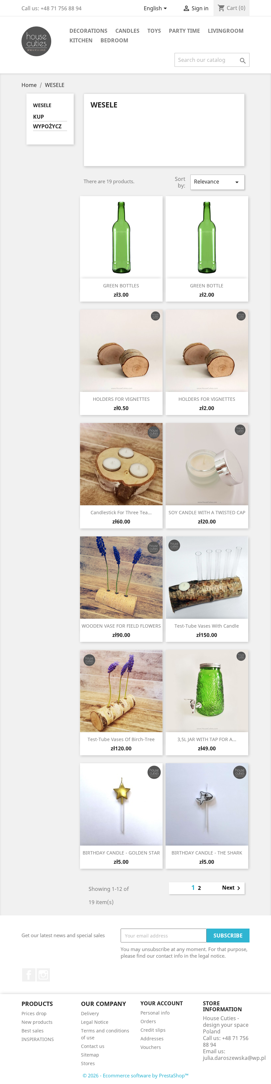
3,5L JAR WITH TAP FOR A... (206, 739)
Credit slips (153, 1030)
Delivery (90, 1013)
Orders (148, 1021)
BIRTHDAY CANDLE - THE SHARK (207, 853)
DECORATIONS (88, 30)
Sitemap (90, 1055)
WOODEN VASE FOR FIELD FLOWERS (121, 626)
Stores (88, 1063)
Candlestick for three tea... (121, 512)
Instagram (43, 974)
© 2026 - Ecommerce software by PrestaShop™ (136, 1075)
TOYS (154, 30)
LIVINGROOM (226, 30)
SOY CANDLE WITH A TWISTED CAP (207, 512)
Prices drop (34, 1013)
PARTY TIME (184, 30)
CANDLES (127, 30)
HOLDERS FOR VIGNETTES (121, 399)
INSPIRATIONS (37, 1039)
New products (37, 1022)
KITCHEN (81, 40)
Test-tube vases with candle (206, 626)
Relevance (217, 182)
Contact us (92, 1046)
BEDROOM (114, 40)
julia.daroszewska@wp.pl (234, 1058)
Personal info (155, 1013)
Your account (161, 1003)
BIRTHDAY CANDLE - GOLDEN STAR (121, 853)
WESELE (42, 105)
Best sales (32, 1030)
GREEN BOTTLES (121, 285)
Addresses (152, 1038)
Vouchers (150, 1047)
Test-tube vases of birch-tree (121, 739)
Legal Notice (94, 1022)
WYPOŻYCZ (47, 126)
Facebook (28, 974)
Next (232, 888)
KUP (38, 116)
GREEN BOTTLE (206, 285)
